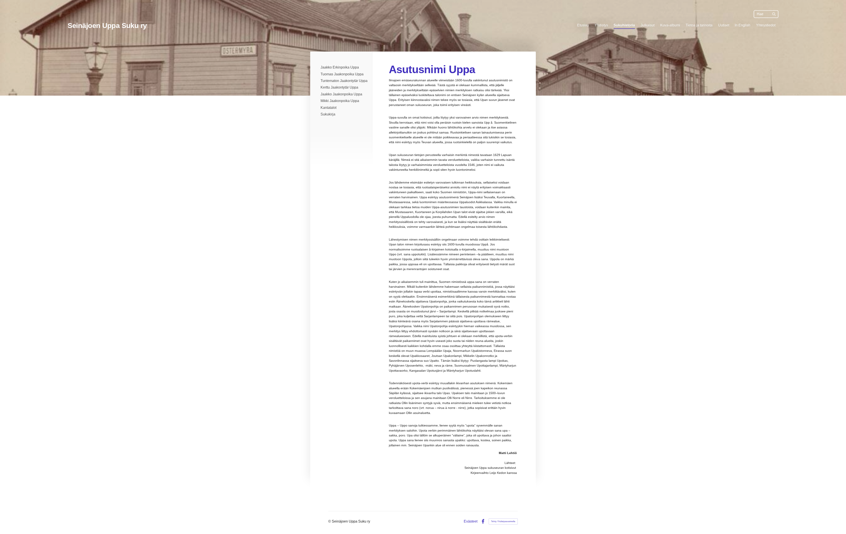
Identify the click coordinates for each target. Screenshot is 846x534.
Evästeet (470, 521)
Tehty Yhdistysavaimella (503, 521)
